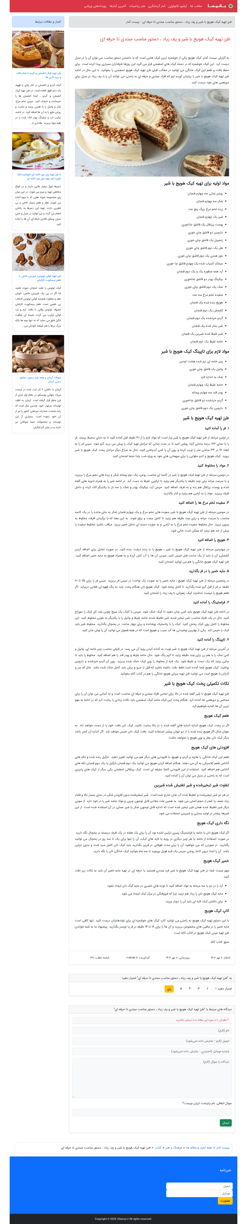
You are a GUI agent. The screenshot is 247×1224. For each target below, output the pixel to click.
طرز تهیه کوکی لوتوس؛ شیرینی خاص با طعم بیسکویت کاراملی (40, 278)
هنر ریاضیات (137, 6)
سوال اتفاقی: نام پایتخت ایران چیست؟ (207, 1103)
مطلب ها (196, 6)
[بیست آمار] (220, 6)
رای (169, 988)
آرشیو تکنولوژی (177, 6)
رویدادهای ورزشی (95, 6)
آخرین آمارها (118, 6)
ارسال (225, 1122)
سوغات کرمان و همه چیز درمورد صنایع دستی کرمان (40, 380)
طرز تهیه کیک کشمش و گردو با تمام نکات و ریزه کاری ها (38, 75)
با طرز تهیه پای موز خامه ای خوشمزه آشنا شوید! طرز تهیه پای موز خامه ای (39, 177)
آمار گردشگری (156, 6)
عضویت (225, 1200)
